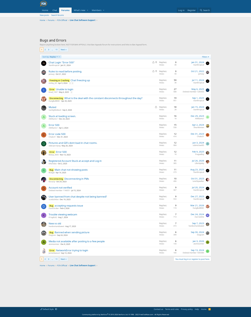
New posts (44, 15)
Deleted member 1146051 (59, 190)
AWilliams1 (53, 119)
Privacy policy (187, 309)
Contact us (158, 309)
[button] (88, 10)
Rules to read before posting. (65, 71)
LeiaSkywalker (198, 181)
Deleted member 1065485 (193, 253)
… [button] (52, 49)
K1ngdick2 (53, 217)
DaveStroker (54, 208)
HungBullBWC (54, 101)
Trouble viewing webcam (63, 214)
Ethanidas (53, 163)
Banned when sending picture (72, 232)
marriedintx (199, 217)
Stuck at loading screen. (62, 116)
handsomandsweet (56, 226)
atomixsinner (54, 244)
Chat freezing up (80, 80)
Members (96, 10)
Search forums (57, 15)
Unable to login (64, 89)
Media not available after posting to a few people (77, 241)
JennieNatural (54, 253)
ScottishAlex (54, 199)
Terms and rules (172, 309)
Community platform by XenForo (105, 314)
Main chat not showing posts (71, 169)
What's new (79, 10)
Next (63, 49)
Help (197, 309)
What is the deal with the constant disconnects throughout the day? (103, 98)
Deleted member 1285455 (193, 91)
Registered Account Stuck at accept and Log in (75, 160)
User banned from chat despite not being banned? (78, 196)
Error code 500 (57, 134)
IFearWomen (199, 127)
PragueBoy (199, 154)
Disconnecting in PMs (76, 178)
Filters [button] (204, 56)
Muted (52, 107)
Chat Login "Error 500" (62, 62)
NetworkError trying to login (72, 250)
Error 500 (54, 125)
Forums (65, 10)
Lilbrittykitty (199, 163)
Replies (49, 56)
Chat (54, 10)
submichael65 (198, 145)
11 (56, 49)
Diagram (52, 235)
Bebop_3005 (54, 154)
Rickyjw (51, 172)
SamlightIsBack (55, 110)
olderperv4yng (54, 145)
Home (45, 10)
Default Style (48, 309)
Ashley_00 (53, 83)
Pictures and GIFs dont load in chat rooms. (73, 142)
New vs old (55, 223)
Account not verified (60, 187)
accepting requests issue (69, 205)
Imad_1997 (53, 92)
